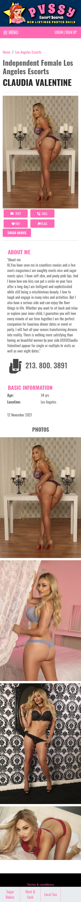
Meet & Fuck (30, 894)
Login (59, 32)
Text (18, 213)
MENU (12, 32)
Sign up (71, 32)
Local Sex (50, 894)
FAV (17, 223)
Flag (44, 223)
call (44, 213)
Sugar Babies (16, 232)
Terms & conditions (40, 884)
